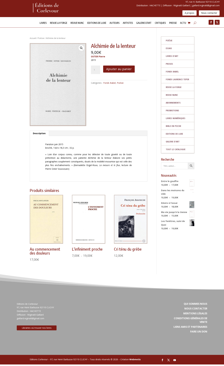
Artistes (128, 23)
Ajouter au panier (119, 69)
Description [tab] (39, 133)
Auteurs (114, 23)
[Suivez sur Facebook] (211, 22)
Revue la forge (58, 23)
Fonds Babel (109, 82)
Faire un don (198, 331)
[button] (81, 48)
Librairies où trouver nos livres (37, 327)
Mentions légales (195, 313)
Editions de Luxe (96, 23)
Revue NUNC (77, 23)
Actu (183, 23)
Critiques (160, 23)
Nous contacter (209, 12)
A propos (189, 12)
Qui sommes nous (195, 303)
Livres (43, 23)
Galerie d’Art (143, 23)
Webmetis (135, 359)
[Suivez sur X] (217, 22)
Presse (173, 23)
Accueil (33, 38)
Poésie (41, 38)
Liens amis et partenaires (190, 327)
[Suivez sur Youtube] (174, 360)
